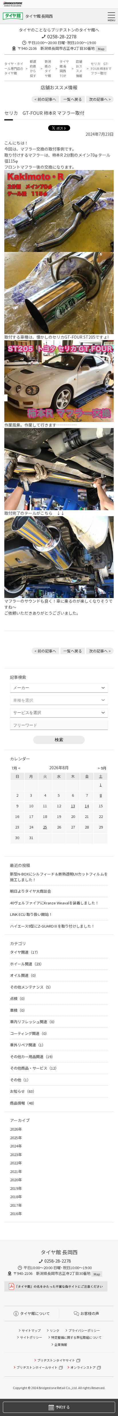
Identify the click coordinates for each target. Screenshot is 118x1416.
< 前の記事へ (45, 99)
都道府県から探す (33, 68)
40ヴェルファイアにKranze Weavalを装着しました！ (54, 903)
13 (73, 805)
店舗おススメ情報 (79, 68)
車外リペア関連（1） (28, 1045)
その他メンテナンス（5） (31, 987)
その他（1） (20, 1079)
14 (87, 805)
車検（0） (18, 1010)
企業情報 (60, 1344)
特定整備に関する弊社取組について (76, 1337)
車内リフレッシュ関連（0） (33, 1021)
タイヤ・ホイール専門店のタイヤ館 (13, 68)
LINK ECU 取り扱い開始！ (31, 914)
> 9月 (102, 768)
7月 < (15, 768)
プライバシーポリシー (84, 1330)
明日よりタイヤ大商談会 (30, 891)
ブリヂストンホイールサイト (37, 1367)
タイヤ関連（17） (25, 952)
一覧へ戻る (72, 99)
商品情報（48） (23, 1103)
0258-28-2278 (61, 36)
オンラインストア (83, 1367)
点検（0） (18, 998)
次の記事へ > (100, 99)
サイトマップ (31, 1330)
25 (45, 827)
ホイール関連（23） (27, 964)
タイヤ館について (35, 1313)
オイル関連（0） (24, 975)
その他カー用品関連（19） (32, 1056)
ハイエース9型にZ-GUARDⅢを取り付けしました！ (52, 926)
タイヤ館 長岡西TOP (64, 68)
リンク (54, 1330)
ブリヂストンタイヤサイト (56, 1360)
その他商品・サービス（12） (34, 1068)
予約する (63, 1407)
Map (101, 48)
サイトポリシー (31, 1337)
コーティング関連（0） (29, 1033)
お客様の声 (89, 1313)
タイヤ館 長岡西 (38, 16)
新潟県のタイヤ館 (48, 68)
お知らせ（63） (23, 1091)
